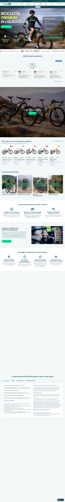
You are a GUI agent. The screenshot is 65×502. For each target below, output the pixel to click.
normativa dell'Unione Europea (17, 235)
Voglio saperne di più (6, 241)
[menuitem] (45, 4)
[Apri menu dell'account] (58, 4)
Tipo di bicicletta (47, 21)
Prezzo (45, 31)
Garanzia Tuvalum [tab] (20, 380)
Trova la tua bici (32, 113)
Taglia (45, 26)
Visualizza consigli (53, 37)
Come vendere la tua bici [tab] (30, 380)
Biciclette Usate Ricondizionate (58, 141)
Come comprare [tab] (6, 380)
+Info (38, 217)
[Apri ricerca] (56, 4)
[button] (60, 4)
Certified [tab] (13, 380)
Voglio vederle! (6, 26)
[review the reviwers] (30, 71)
